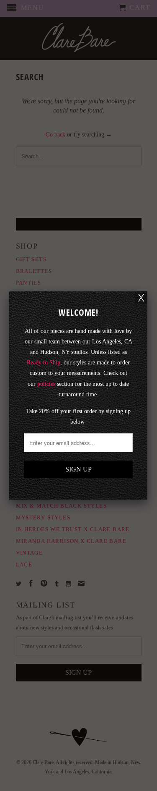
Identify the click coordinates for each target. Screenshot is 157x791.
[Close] (141, 297)
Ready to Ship (43, 362)
